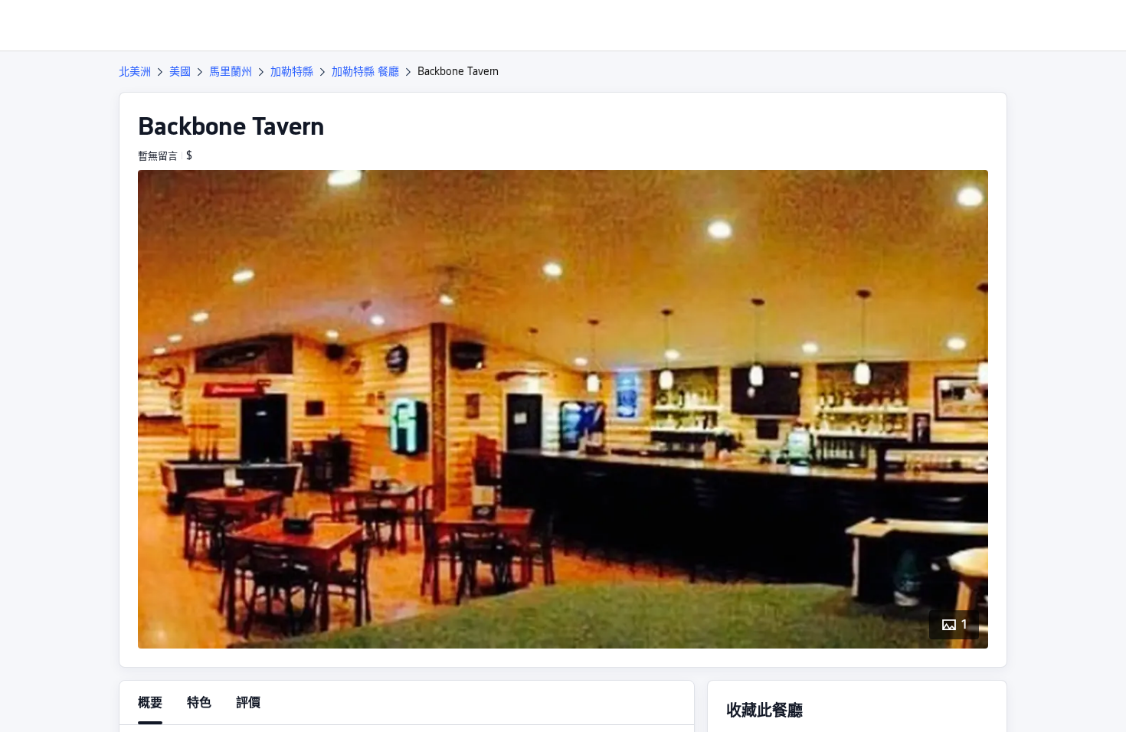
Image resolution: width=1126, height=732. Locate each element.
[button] (1022, 25)
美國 (180, 71)
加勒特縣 (291, 71)
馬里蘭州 (230, 71)
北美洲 (135, 71)
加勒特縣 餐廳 (365, 71)
